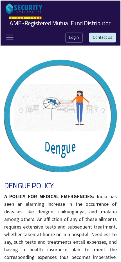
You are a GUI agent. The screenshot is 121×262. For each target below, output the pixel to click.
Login (74, 37)
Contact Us (102, 37)
